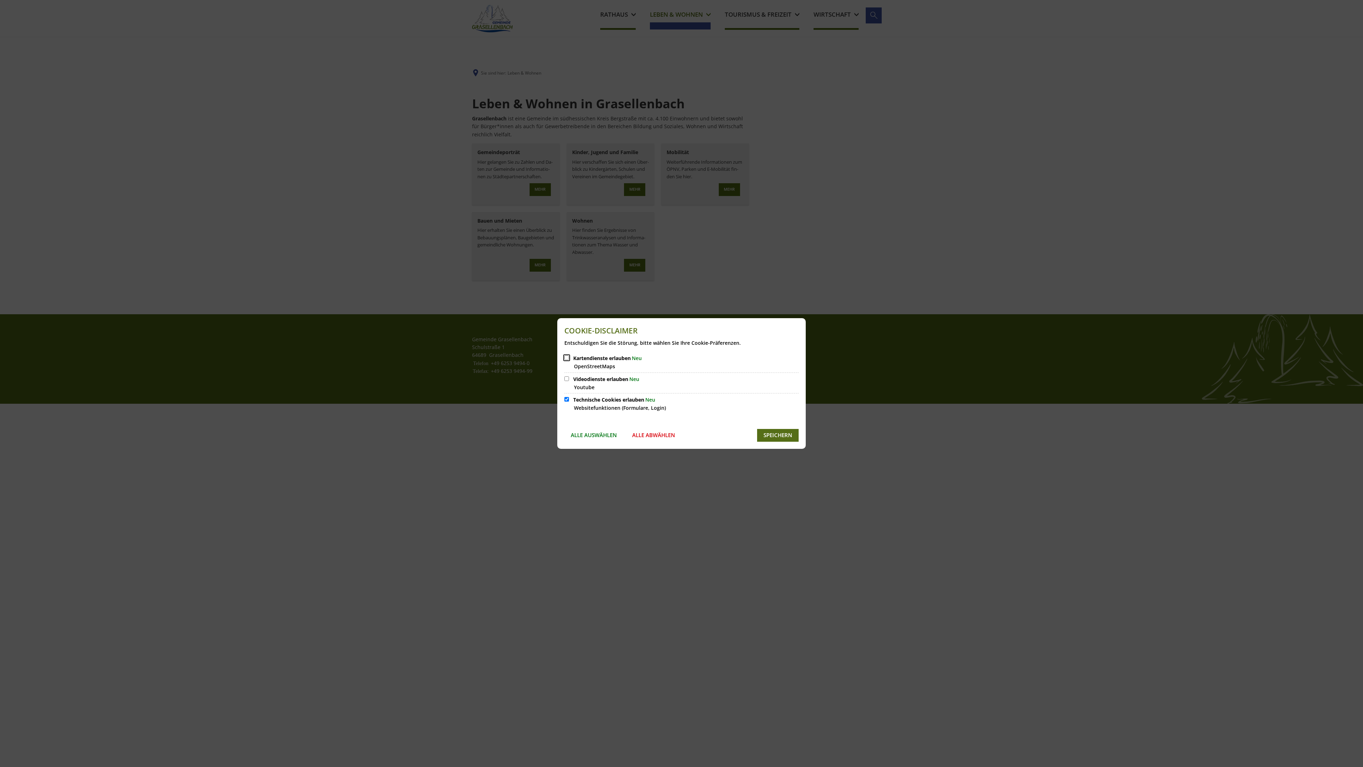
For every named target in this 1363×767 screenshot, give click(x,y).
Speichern (777, 435)
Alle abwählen (653, 435)
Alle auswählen (594, 435)
